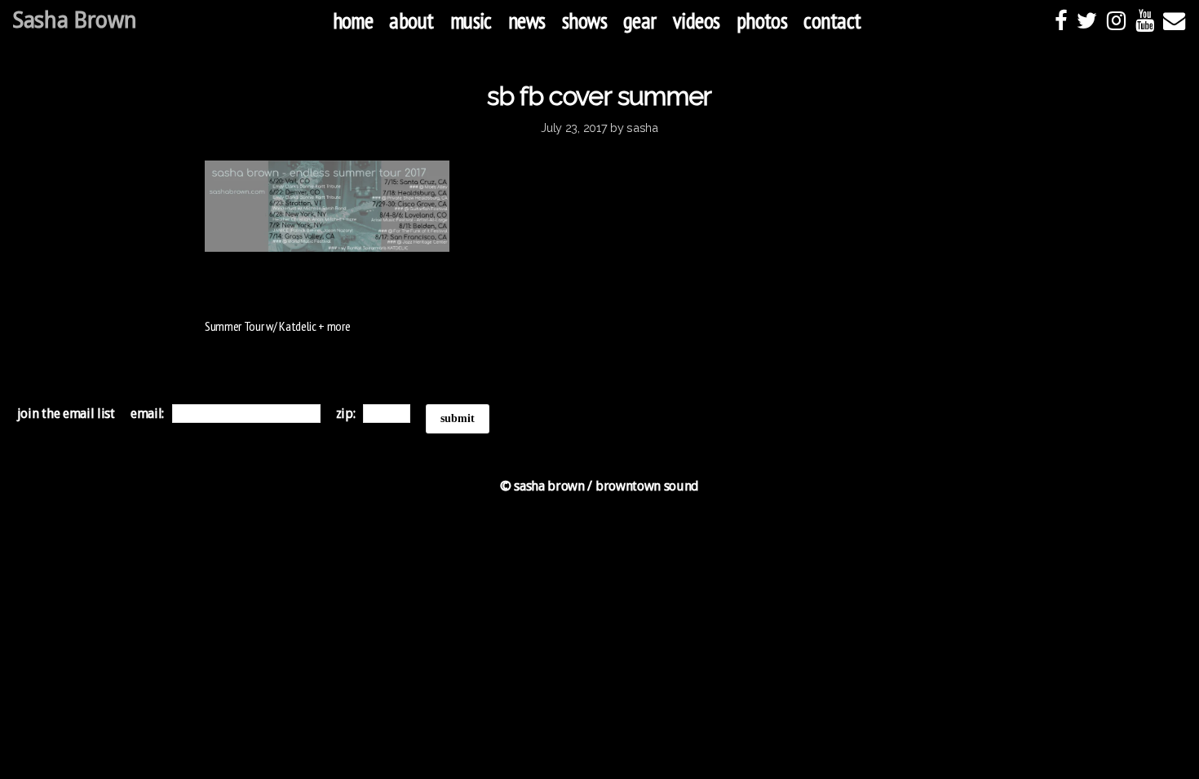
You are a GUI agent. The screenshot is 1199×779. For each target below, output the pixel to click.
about (411, 20)
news (527, 20)
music (471, 20)
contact (832, 20)
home (353, 20)
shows (584, 20)
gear (640, 20)
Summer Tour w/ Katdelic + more (277, 326)
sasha (642, 127)
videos (696, 20)
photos (762, 20)
